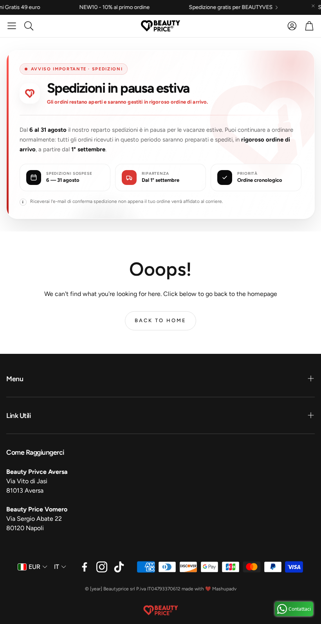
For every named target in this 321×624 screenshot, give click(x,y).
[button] (11, 25)
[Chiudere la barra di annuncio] (313, 6)
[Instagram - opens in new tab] (101, 566)
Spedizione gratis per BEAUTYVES (207, 7)
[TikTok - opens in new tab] (119, 566)
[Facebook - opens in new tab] (84, 566)
